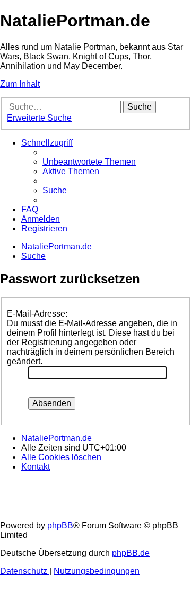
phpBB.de (131, 552)
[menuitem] (89, 161)
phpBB (60, 525)
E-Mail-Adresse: (37, 313)
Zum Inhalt (20, 83)
